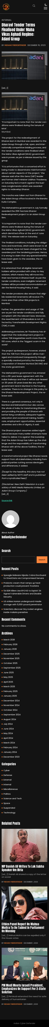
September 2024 (12, 714)
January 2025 (10, 695)
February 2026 (10, 644)
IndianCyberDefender (15, 45)
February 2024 (11, 747)
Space (7, 803)
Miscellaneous (11, 789)
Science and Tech (13, 798)
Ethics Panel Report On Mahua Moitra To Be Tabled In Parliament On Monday (23, 927)
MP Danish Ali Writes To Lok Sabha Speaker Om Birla (23, 868)
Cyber (7, 770)
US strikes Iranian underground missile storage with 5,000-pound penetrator (23, 603)
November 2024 (11, 705)
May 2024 (8, 733)
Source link (7, 500)
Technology (9, 812)
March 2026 (9, 639)
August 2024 (10, 719)
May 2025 (8, 677)
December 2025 (12, 653)
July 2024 (8, 723)
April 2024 (8, 738)
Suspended (9, 807)
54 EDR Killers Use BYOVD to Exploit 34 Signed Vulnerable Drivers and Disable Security (22, 593)
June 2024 (9, 728)
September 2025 (12, 667)
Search (6, 550)
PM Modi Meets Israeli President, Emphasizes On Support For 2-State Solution (24, 989)
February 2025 (11, 691)
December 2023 (11, 756)
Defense (8, 775)
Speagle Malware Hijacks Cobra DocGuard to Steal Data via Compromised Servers (25, 577)
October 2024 (10, 710)
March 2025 (9, 686)
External (7, 779)
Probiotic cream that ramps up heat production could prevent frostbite (22, 584)
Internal (6, 20)
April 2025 (8, 681)
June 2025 (9, 672)
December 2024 (12, 700)
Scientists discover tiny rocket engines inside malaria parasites (23, 611)
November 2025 (11, 658)
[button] (45, 8)
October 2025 (10, 663)
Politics (7, 793)
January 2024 (10, 752)
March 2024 (9, 742)
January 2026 (10, 649)
